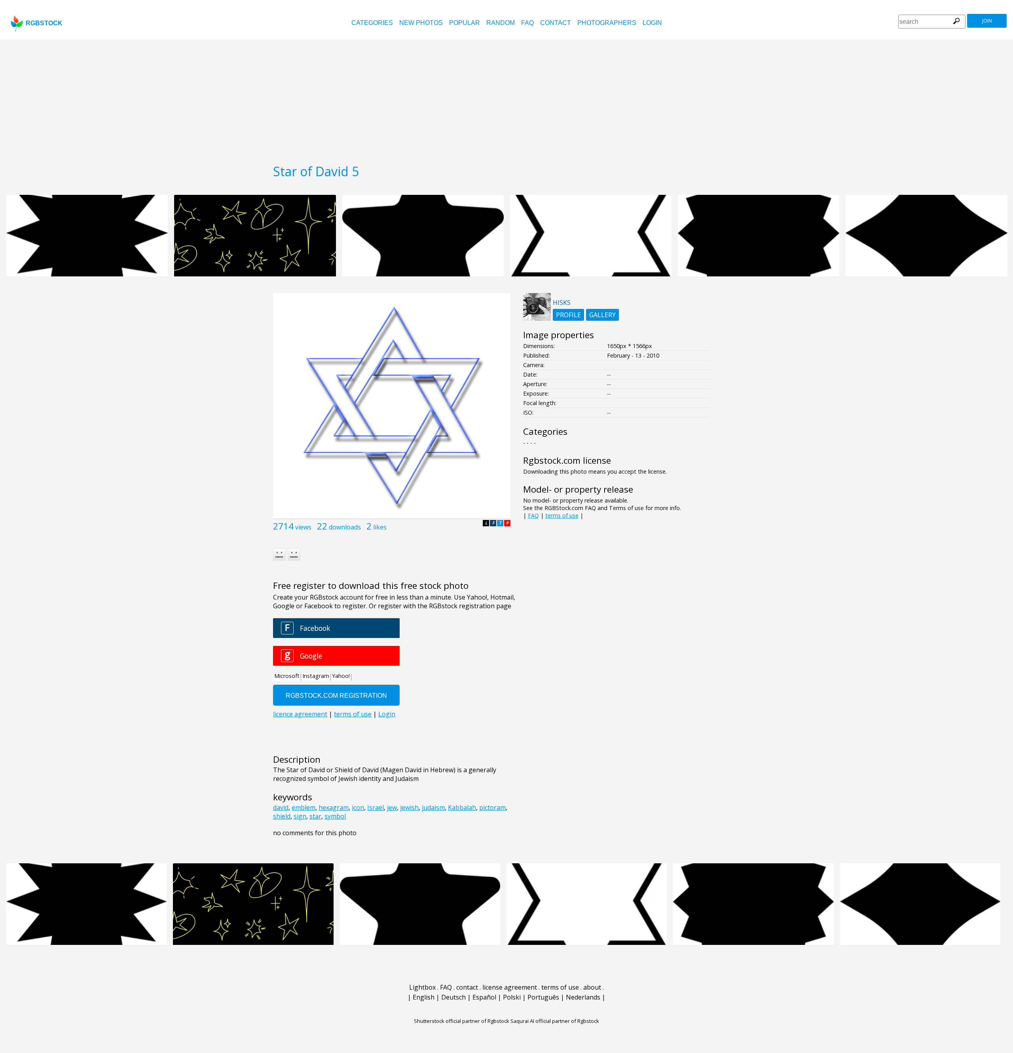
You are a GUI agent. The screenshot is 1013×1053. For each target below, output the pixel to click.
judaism (433, 807)
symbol (335, 816)
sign (300, 816)
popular (464, 22)
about (592, 987)
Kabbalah (462, 807)
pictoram (492, 807)
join (987, 20)
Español (484, 997)
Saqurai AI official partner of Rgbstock (554, 1020)
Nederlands (583, 997)
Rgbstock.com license (567, 460)
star (315, 816)
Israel (375, 807)
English (423, 997)
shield (281, 816)
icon (358, 807)
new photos (421, 22)
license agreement (509, 987)
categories (372, 22)
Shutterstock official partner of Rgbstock (461, 1020)
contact (555, 22)
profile (568, 314)
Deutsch (453, 997)
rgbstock (44, 23)
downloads (345, 527)
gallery (602, 314)
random (500, 22)
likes (380, 527)
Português (543, 997)
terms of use (562, 515)
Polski (512, 997)
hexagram (334, 807)
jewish (409, 807)
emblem (303, 807)
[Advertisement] (506, 99)
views (303, 527)
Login (652, 22)
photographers (606, 22)
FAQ (527, 22)
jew (392, 807)
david (280, 807)
